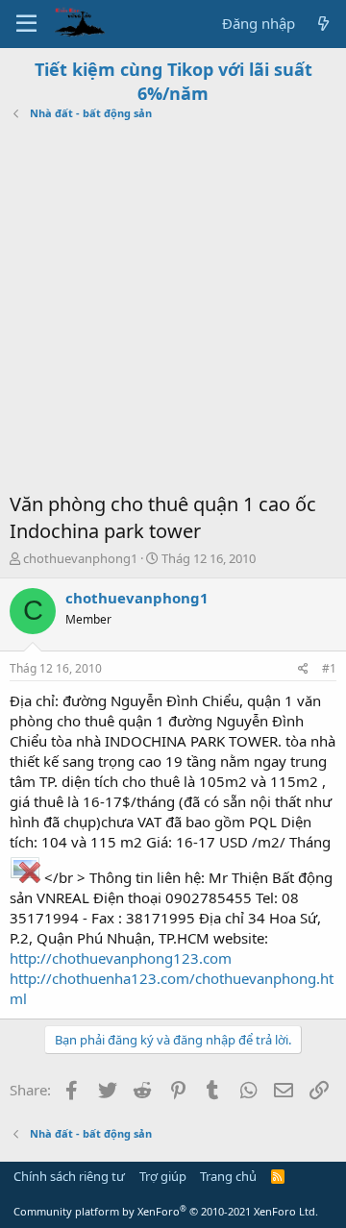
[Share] (303, 669)
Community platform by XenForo (165, 1211)
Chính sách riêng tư (69, 1176)
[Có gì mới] (323, 23)
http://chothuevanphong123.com (121, 958)
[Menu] (26, 24)
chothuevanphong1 (80, 558)
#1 (329, 668)
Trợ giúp (162, 1176)
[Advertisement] (173, 308)
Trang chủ (228, 1176)
